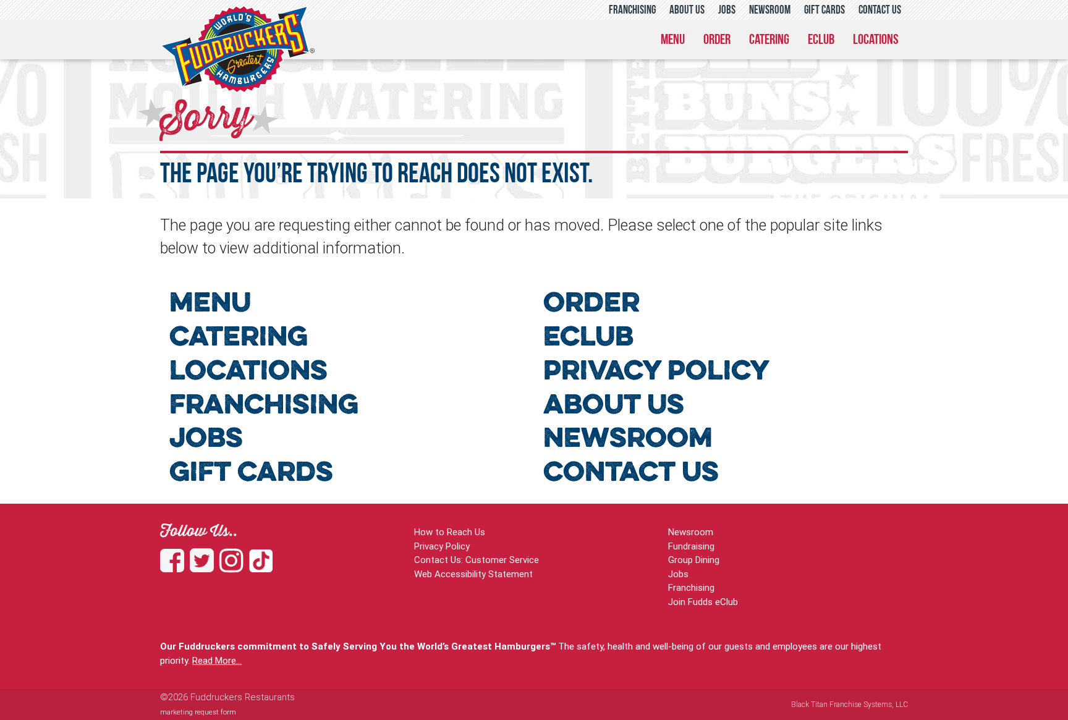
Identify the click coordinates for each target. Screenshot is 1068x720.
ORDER (591, 304)
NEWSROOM (628, 439)
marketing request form (198, 712)
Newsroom (690, 532)
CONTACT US (631, 473)
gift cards (824, 11)
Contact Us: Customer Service (476, 559)
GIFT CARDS (251, 473)
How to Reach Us (449, 532)
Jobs (678, 574)
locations (876, 40)
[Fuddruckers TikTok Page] (261, 567)
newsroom (769, 11)
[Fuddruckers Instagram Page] (234, 567)
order (717, 40)
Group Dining (693, 559)
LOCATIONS (248, 372)
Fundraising (691, 546)
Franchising (691, 587)
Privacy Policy (442, 546)
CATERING (238, 338)
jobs (726, 11)
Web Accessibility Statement (473, 574)
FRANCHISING (263, 406)
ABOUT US (613, 406)
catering (769, 40)
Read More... (217, 660)
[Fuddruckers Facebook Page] (175, 567)
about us (687, 11)
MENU (210, 304)
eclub (821, 40)
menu (673, 40)
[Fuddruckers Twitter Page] (204, 567)
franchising (632, 11)
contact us (879, 11)
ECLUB (588, 338)
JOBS (206, 439)
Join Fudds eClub (703, 602)
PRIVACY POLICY (656, 372)
